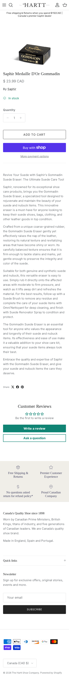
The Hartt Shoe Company (25, 672)
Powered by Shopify (51, 672)
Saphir (11, 89)
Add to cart (34, 134)
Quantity (9, 110)
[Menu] (4, 5)
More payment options (35, 156)
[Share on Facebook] (17, 387)
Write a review (34, 428)
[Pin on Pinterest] (22, 387)
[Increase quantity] (21, 118)
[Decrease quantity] (6, 118)
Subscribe (34, 609)
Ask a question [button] (34, 438)
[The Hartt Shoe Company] (34, 5)
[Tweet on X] (12, 387)
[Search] (12, 5)
